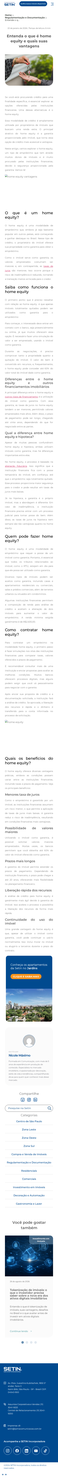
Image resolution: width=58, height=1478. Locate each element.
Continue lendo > (21, 1331)
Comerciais (29, 1178)
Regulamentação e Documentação (29, 1162)
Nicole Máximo (19, 1055)
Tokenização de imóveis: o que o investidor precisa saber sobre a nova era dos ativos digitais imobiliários (29, 1294)
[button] (22, 1342)
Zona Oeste (29, 1137)
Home (8, 15)
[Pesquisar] (50, 1108)
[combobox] (26, 1108)
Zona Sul (29, 1146)
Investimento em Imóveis (29, 1187)
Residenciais (29, 1170)
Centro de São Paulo (29, 1121)
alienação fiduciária (16, 466)
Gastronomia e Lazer (29, 1203)
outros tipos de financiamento (21, 396)
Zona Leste (29, 1129)
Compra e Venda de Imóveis (29, 1154)
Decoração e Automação (29, 1195)
